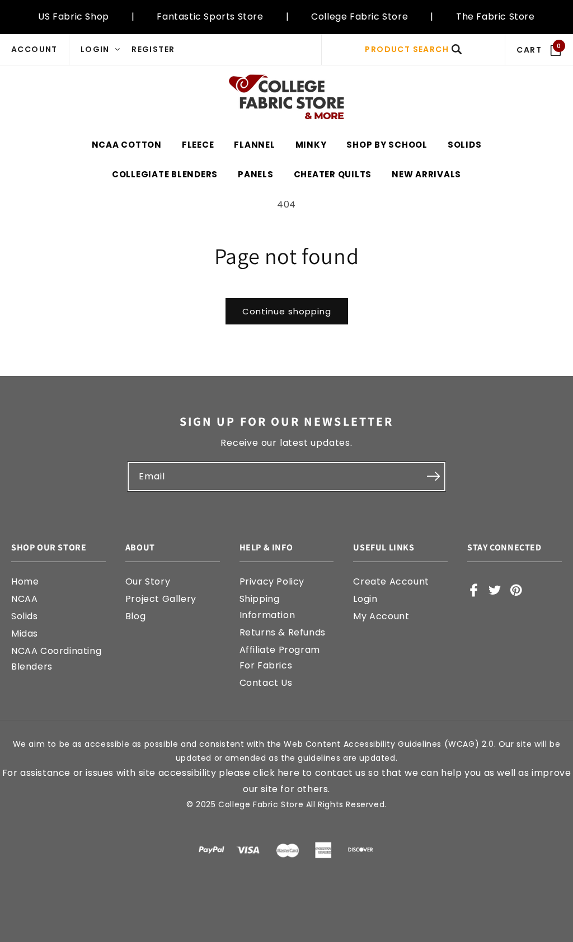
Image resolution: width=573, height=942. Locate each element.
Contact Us (266, 682)
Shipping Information (267, 606)
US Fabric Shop (73, 16)
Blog (135, 616)
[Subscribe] (433, 476)
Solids (24, 616)
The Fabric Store (495, 16)
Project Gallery (160, 598)
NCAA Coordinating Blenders (56, 658)
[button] (413, 49)
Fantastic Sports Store (210, 16)
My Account (381, 616)
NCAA (24, 598)
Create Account (391, 581)
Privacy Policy (271, 581)
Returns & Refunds (282, 632)
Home (25, 581)
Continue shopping (286, 311)
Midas (24, 633)
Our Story (147, 581)
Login (365, 598)
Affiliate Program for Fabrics (279, 657)
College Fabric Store (359, 16)
